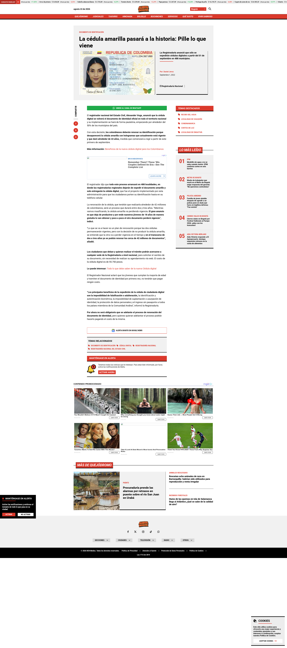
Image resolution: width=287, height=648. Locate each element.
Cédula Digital (125, 346)
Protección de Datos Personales (172, 551)
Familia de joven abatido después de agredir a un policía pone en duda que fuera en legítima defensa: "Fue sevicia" (197, 202)
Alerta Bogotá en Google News (129, 330)
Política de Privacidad (129, 551)
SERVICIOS (173, 16)
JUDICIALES (98, 16)
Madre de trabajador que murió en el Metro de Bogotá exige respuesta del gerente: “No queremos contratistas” (198, 183)
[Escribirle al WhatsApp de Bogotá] (158, 532)
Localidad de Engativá (191, 132)
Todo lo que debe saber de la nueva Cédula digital (131, 268)
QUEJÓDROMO (81, 16)
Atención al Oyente (149, 551)
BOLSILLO (141, 16)
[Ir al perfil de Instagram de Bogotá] (143, 532)
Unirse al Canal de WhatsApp (128, 108)
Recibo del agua (188, 115)
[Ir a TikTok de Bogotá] (151, 532)
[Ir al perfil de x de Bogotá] (135, 532)
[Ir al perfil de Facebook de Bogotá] (128, 532)
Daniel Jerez (169, 72)
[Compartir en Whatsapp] (76, 137)
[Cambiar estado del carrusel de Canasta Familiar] (18, 2)
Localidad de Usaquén (191, 119)
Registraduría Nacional (146, 346)
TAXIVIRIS (112, 16)
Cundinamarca (188, 123)
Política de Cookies (267, 636)
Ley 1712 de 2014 (143, 555)
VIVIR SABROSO (205, 16)
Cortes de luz (187, 128)
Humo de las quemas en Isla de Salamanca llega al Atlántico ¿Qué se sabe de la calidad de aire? (191, 502)
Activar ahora (107, 372)
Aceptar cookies (266, 641)
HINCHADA (127, 16)
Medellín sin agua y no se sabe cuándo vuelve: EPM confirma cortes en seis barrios (197, 165)
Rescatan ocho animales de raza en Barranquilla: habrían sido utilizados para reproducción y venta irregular (189, 479)
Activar (8, 514)
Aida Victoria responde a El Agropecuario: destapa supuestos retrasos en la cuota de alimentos (198, 240)
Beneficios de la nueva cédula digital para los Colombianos (134, 149)
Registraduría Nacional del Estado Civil (108, 349)
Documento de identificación (103, 346)
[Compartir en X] (76, 130)
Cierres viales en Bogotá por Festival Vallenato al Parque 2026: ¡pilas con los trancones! (198, 222)
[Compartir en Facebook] (76, 123)
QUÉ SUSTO (188, 16)
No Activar (25, 514)
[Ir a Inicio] (143, 9)
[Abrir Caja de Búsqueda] (210, 9)
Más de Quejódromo (94, 465)
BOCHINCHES (157, 16)
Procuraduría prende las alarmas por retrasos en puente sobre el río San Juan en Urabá (141, 492)
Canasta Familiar (8, 2)
